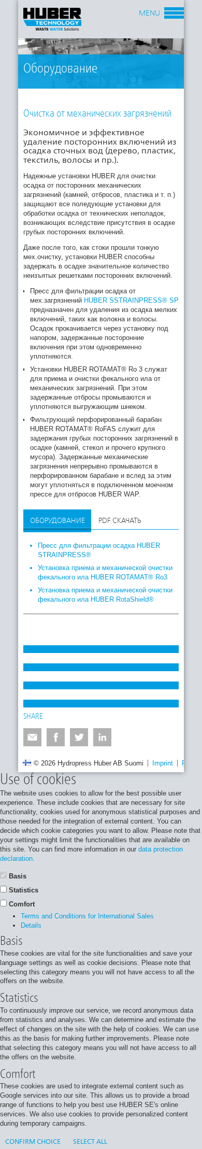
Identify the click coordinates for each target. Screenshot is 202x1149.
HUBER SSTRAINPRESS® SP (131, 300)
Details (31, 925)
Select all (90, 1142)
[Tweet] (79, 737)
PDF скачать (119, 520)
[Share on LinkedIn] (102, 737)
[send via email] (32, 737)
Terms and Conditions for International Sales (87, 916)
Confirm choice (33, 1142)
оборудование (57, 520)
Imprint (162, 763)
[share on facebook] (56, 737)
